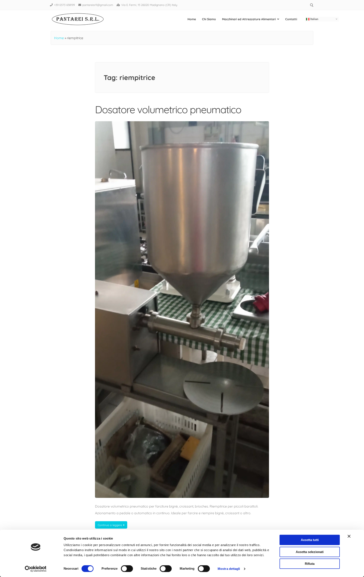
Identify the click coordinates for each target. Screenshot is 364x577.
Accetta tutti (310, 540)
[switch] (127, 568)
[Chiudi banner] (349, 536)
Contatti (291, 19)
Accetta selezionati (310, 552)
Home (191, 19)
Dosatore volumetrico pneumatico (168, 109)
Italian (313, 18)
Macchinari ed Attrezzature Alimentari (249, 19)
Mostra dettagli (229, 568)
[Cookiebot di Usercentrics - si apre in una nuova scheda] (35, 569)
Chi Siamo (209, 19)
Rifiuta (309, 563)
